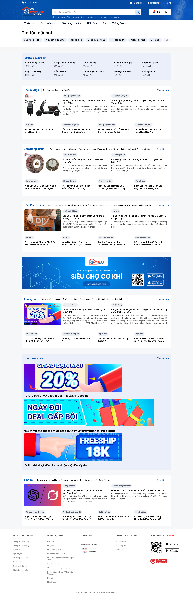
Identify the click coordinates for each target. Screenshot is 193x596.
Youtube (121, 550)
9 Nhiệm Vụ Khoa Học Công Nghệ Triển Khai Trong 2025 (147, 518)
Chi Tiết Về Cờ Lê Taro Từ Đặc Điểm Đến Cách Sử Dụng (75, 187)
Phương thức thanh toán (56, 554)
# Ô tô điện (60, 71)
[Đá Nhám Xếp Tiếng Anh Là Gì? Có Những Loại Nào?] (42, 164)
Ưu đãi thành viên (102, 299)
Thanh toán (17, 550)
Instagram (122, 546)
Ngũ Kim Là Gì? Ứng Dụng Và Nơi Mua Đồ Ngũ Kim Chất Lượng (40, 187)
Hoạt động (57, 299)
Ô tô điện (46, 90)
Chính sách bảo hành (21, 562)
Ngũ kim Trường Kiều (61, 17)
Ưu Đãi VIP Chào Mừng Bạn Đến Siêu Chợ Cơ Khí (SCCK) (56, 396)
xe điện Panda (93, 17)
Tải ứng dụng (138, 3)
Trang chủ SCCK (31, 3)
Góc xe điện (46, 23)
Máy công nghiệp (105, 181)
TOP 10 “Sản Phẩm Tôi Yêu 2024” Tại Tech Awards (113, 518)
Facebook (122, 542)
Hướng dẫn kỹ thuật (73, 205)
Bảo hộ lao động (70, 149)
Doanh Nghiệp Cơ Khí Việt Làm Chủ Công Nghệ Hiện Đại (138, 490)
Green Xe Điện (78, 17)
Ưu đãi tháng (117, 305)
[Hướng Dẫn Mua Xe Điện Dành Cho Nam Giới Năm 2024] (42, 105)
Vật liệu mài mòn (70, 155)
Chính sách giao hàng (55, 550)
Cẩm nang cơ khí (70, 23)
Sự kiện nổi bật (77, 480)
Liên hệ (50, 578)
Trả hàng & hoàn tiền (21, 558)
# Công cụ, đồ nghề (122, 62)
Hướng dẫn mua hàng (21, 542)
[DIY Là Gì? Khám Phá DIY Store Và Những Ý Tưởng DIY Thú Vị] (42, 220)
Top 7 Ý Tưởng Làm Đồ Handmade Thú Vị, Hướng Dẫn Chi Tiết (112, 245)
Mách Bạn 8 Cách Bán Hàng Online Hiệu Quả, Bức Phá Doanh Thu (77, 245)
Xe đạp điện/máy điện (61, 90)
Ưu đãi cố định (116, 299)
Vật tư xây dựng (56, 149)
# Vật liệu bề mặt (33, 71)
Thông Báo (118, 23)
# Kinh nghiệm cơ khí (93, 71)
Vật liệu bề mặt (143, 149)
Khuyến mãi (46, 299)
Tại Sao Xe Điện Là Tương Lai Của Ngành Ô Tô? (39, 130)
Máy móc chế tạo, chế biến (108, 149)
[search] (137, 12)
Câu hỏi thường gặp (20, 570)
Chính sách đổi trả (20, 566)
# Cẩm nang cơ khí (34, 62)
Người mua (103, 334)
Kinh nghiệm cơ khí (55, 205)
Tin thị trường (63, 480)
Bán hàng (149, 205)
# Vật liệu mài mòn (121, 71)
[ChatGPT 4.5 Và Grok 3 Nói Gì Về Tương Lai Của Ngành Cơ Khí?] (42, 495)
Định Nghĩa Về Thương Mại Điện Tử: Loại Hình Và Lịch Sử (40, 243)
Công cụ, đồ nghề (69, 181)
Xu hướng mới (104, 480)
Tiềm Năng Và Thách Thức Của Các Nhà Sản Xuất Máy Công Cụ (76, 518)
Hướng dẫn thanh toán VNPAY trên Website (60, 573)
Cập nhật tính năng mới (83, 299)
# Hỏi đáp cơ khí (150, 62)
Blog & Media (52, 582)
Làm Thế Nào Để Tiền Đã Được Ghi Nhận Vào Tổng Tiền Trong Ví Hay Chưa (149, 341)
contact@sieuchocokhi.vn (160, 3)
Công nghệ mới (91, 480)
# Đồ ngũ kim (148, 71)
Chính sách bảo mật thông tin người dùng (60, 559)
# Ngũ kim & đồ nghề (64, 62)
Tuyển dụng (68, 299)
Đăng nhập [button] (162, 12)
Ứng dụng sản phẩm (108, 205)
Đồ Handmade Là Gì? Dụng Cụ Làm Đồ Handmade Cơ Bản (148, 243)
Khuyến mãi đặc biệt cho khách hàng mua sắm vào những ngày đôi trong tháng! (70, 430)
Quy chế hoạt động (54, 564)
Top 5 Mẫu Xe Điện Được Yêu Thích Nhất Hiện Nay (148, 130)
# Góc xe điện (90, 62)
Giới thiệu (50, 542)
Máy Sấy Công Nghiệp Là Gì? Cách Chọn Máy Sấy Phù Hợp (112, 187)
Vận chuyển (17, 554)
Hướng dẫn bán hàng (21, 546)
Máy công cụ (140, 181)
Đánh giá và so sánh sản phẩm (131, 205)
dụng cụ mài (114, 17)
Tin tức (28, 23)
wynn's (104, 17)
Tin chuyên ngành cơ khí (47, 480)
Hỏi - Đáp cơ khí (95, 23)
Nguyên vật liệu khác (87, 149)
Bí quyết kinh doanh (91, 205)
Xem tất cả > (163, 90)
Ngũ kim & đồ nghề (128, 149)
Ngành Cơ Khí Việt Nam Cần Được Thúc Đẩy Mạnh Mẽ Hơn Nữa (39, 519)
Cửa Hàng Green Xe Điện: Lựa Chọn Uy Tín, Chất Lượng (75, 130)
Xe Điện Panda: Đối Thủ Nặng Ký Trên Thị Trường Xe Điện (113, 130)
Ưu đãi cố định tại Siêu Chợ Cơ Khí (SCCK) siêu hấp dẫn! (39, 339)
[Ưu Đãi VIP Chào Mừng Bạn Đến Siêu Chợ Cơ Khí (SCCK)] (42, 314)
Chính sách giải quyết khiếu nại (58, 568)
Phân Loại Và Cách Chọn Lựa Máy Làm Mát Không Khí (148, 187)
